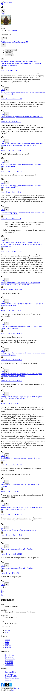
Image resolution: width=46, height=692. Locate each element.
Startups (8, 680)
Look (2, 90)
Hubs (7, 644)
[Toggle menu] (2, 2)
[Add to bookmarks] (6, 89)
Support (16, 688)
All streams (8, 2)
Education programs (12, 678)
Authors (8, 646)
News (16, 42)
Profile (3, 42)
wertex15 (4, 70)
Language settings (7, 688)
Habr (13, 690)
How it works (9, 655)
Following (9, 55)
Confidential (9, 665)
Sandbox (8, 648)
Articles (8, 42)
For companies (10, 659)
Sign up (7, 632)
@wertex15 (13, 30)
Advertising (9, 674)
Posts (12, 42)
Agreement (9, 663)
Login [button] (3, 13)
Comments (23, 42)
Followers (9, 52)
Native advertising (11, 676)
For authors (9, 657)
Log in (7, 630)
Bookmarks (11, 50)
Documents (9, 661)
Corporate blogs (10, 672)
